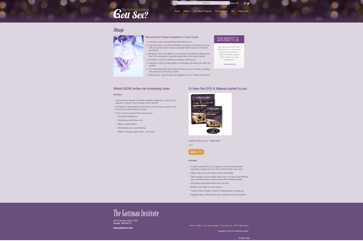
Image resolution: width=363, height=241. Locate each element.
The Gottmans (221, 11)
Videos (186, 11)
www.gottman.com (123, 227)
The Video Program (202, 11)
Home (177, 11)
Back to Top (245, 238)
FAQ (233, 11)
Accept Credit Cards (229, 64)
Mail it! (196, 152)
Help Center (243, 11)
